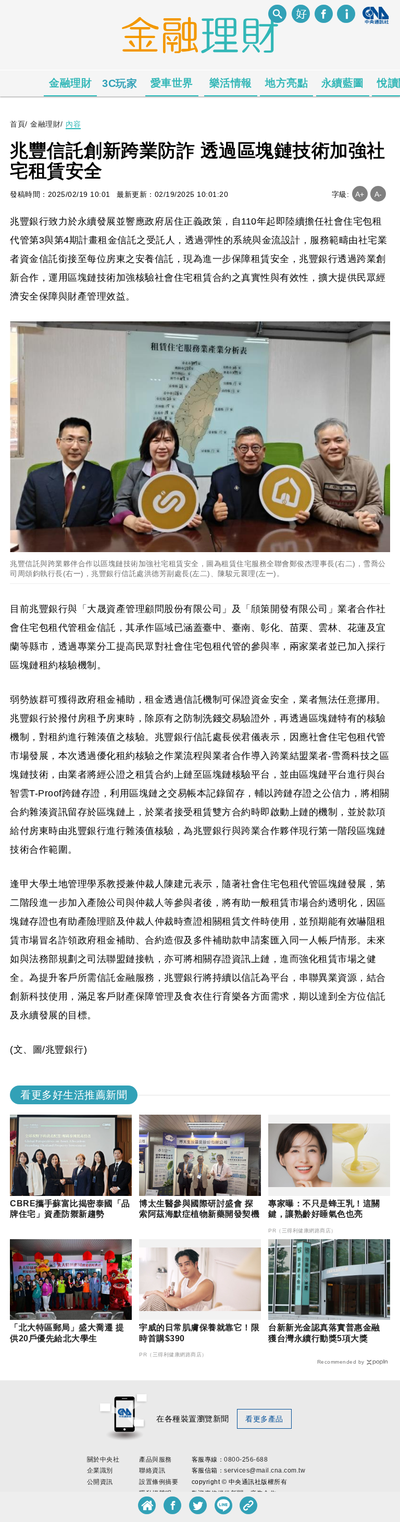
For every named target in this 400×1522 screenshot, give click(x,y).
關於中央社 (103, 1459)
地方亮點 (286, 83)
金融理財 (70, 83)
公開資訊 (100, 1482)
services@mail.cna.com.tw (264, 1470)
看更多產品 (264, 1419)
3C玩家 (119, 83)
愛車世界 (172, 83)
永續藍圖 (342, 83)
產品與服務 (155, 1459)
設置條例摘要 (158, 1482)
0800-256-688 (246, 1459)
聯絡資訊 (152, 1470)
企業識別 (100, 1470)
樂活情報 (230, 83)
